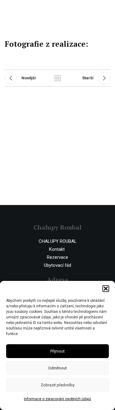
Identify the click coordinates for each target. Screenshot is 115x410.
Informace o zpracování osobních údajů (57, 399)
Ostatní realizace (57, 78)
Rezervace (57, 257)
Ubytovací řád (57, 265)
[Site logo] (30, 9)
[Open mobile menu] (107, 9)
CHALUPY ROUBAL (58, 241)
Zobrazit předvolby (58, 385)
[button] (106, 289)
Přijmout (57, 351)
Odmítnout (57, 368)
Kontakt (57, 249)
